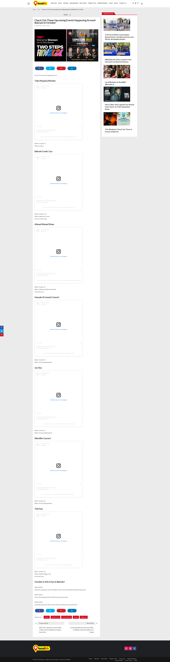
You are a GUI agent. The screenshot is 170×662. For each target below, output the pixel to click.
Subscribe (54, 3)
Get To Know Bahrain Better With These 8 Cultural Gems (51, 597)
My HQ (41, 146)
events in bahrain (66, 617)
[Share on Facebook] (39, 68)
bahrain (47, 617)
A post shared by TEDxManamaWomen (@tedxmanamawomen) (59, 137)
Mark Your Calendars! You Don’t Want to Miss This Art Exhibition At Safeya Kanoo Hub (60, 589)
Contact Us (122, 3)
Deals (135, 660)
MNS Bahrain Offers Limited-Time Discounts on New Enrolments (118, 61)
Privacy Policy (119, 660)
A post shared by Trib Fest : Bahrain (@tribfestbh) (58, 565)
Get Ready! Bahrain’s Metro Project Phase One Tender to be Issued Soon (56, 604)
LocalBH (47, 659)
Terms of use (128, 660)
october (76, 617)
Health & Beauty (102, 3)
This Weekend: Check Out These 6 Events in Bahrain (118, 130)
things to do (84, 617)
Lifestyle (65, 3)
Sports (116, 3)
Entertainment (74, 3)
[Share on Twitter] (50, 68)
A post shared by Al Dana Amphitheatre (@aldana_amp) (58, 353)
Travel (111, 3)
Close (66, 15)
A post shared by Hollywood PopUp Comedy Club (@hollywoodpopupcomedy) (58, 280)
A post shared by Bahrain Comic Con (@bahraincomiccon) (58, 207)
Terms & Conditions (65, 659)
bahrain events (55, 617)
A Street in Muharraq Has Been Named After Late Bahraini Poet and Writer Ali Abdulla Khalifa (119, 37)
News (60, 3)
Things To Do (92, 3)
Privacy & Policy (54, 659)
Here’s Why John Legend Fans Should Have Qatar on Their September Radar (119, 107)
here (45, 219)
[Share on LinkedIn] (72, 68)
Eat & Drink (83, 3)
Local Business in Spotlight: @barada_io (115, 83)
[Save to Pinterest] (61, 68)
